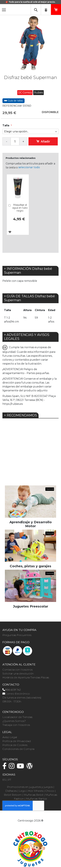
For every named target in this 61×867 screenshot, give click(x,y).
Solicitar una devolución (18, 673)
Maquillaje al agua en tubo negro (20, 207)
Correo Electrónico (17, 693)
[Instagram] (12, 767)
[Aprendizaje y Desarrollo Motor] (30, 501)
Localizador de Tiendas (17, 717)
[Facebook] (5, 767)
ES (4, 779)
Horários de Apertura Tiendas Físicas (25, 677)
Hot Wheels (35, 790)
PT (9, 779)
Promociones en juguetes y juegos (30, 786)
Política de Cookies (14, 745)
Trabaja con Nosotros (16, 724)
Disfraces (11, 790)
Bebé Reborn (13, 794)
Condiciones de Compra (18, 749)
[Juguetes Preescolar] (30, 585)
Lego (22, 790)
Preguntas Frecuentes (16, 635)
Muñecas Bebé (33, 794)
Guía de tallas (15, 100)
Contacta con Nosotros (17, 669)
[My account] (46, 9)
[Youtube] (21, 767)
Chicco (49, 790)
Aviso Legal (9, 737)
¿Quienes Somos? (14, 721)
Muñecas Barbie (36, 798)
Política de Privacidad (16, 741)
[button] (10, 232)
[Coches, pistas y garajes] (30, 545)
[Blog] (30, 767)
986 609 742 (13, 689)
